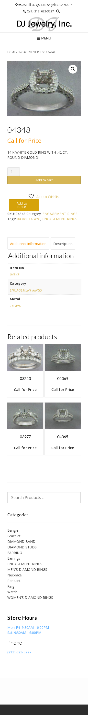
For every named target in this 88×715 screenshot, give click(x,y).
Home (11, 52)
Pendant (14, 580)
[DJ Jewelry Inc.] (44, 24)
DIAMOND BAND (21, 541)
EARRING (14, 552)
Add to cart (44, 180)
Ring (10, 586)
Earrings (13, 558)
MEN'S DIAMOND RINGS (27, 569)
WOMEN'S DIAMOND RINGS (30, 597)
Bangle (12, 530)
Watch (12, 592)
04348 (22, 218)
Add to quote (22, 205)
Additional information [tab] (28, 243)
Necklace (14, 575)
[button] (72, 69)
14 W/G (34, 218)
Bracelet (14, 536)
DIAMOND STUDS (22, 547)
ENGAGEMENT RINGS (31, 52)
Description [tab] (63, 243)
